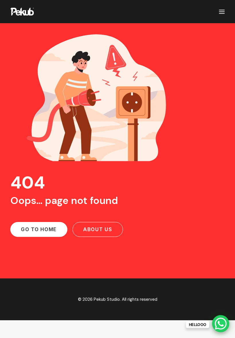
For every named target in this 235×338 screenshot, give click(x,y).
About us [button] (97, 229)
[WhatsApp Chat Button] (220, 323)
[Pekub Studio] (22, 11)
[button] (222, 11)
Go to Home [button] (39, 229)
